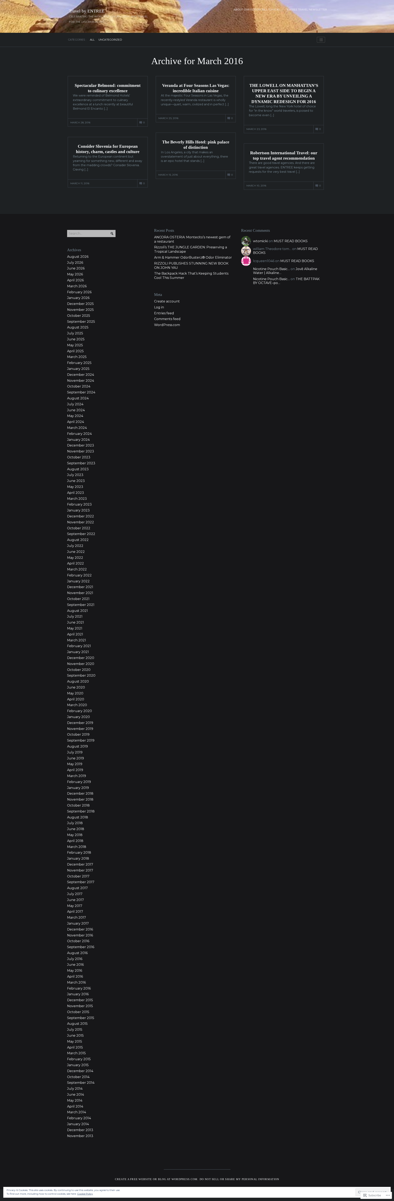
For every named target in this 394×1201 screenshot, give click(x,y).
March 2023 (77, 499)
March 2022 (77, 569)
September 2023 (81, 463)
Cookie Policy (85, 1193)
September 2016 (80, 947)
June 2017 (75, 900)
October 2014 (78, 1077)
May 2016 (74, 971)
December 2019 (80, 723)
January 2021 (78, 652)
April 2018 (75, 841)
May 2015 (74, 1041)
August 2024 (78, 398)
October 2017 (78, 876)
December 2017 (80, 864)
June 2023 (76, 481)
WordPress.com (167, 325)
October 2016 (78, 941)
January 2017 (78, 923)
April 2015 (75, 1047)
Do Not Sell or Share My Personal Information (239, 1179)
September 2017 (80, 882)
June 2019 (75, 758)
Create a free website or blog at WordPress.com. (156, 1179)
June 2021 (75, 622)
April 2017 (75, 912)
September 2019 (80, 740)
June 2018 (75, 829)
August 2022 (78, 540)
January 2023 (78, 510)
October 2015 (78, 1012)
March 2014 (76, 1112)
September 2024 (81, 392)
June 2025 (76, 339)
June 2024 (76, 410)
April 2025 (75, 351)
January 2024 (78, 440)
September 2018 (81, 811)
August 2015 (77, 1024)
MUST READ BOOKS (291, 241)
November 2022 (80, 522)
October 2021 (78, 599)
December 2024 (80, 375)
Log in (159, 307)
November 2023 (80, 451)
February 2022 (79, 575)
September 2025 (81, 322)
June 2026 (76, 268)
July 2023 (75, 475)
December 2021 (80, 587)
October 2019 (78, 734)
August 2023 (78, 469)
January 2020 (78, 717)
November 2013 (80, 1136)
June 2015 (75, 1035)
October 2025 (78, 316)
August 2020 (78, 681)
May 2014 (74, 1100)
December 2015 (80, 1000)
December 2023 (80, 445)
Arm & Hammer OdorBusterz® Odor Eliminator (193, 257)
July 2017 (74, 894)
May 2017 (74, 906)
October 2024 (78, 386)
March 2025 (77, 357)
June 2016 (75, 965)
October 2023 (78, 457)
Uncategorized (110, 40)
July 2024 (75, 404)
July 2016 (74, 959)
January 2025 (78, 369)
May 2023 (75, 487)
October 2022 (78, 528)
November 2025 (80, 310)
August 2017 (77, 888)
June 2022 (76, 552)
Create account (167, 301)
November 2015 (80, 1006)
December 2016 (80, 929)
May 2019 (74, 764)
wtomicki (260, 241)
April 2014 (75, 1106)
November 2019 (80, 729)
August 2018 (77, 817)
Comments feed (167, 319)
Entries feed (164, 313)
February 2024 (79, 434)
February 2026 (79, 292)
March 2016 (76, 982)
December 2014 (80, 1071)
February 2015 (79, 1059)
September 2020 (81, 675)
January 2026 (78, 298)
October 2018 (78, 805)
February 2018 (79, 852)
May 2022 (75, 558)
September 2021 (80, 605)
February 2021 (79, 646)
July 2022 (75, 546)
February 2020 (79, 711)
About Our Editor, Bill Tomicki (256, 9)
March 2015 (76, 1053)
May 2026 (75, 274)
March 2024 (77, 428)
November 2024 (80, 381)
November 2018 (80, 799)
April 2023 (75, 493)
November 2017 (80, 870)
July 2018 (75, 823)
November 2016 (80, 935)
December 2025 (80, 304)
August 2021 (77, 611)
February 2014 (79, 1118)
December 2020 (80, 658)
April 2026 (75, 280)
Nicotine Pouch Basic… (271, 269)
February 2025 (79, 363)
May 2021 (74, 628)
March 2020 (77, 705)
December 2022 (80, 516)
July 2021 (74, 616)
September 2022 (81, 534)
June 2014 (75, 1094)
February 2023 (79, 504)
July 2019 (74, 752)
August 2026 (77, 257)
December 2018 (80, 793)
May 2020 (75, 693)
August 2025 (77, 327)
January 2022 (78, 581)
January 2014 (78, 1124)
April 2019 (75, 770)
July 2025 (75, 333)
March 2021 (76, 640)
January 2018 (78, 858)
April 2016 (75, 976)
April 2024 (75, 422)
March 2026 (77, 286)
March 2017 (76, 917)
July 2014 (74, 1089)
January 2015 (78, 1065)
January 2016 (78, 994)
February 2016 (79, 988)
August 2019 (77, 746)
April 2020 (75, 699)
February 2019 (79, 782)
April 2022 (75, 563)
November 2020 (80, 664)
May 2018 (74, 835)
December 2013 (80, 1130)
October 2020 (78, 670)
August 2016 (77, 953)
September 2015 (80, 1018)
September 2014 (80, 1083)
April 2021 (75, 634)
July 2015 (74, 1030)
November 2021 (80, 593)
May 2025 (75, 345)
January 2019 (78, 788)
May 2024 (75, 416)
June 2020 (76, 687)
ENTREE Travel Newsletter (307, 9)
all (92, 40)
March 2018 (76, 847)
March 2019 (76, 776)
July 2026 (75, 263)
